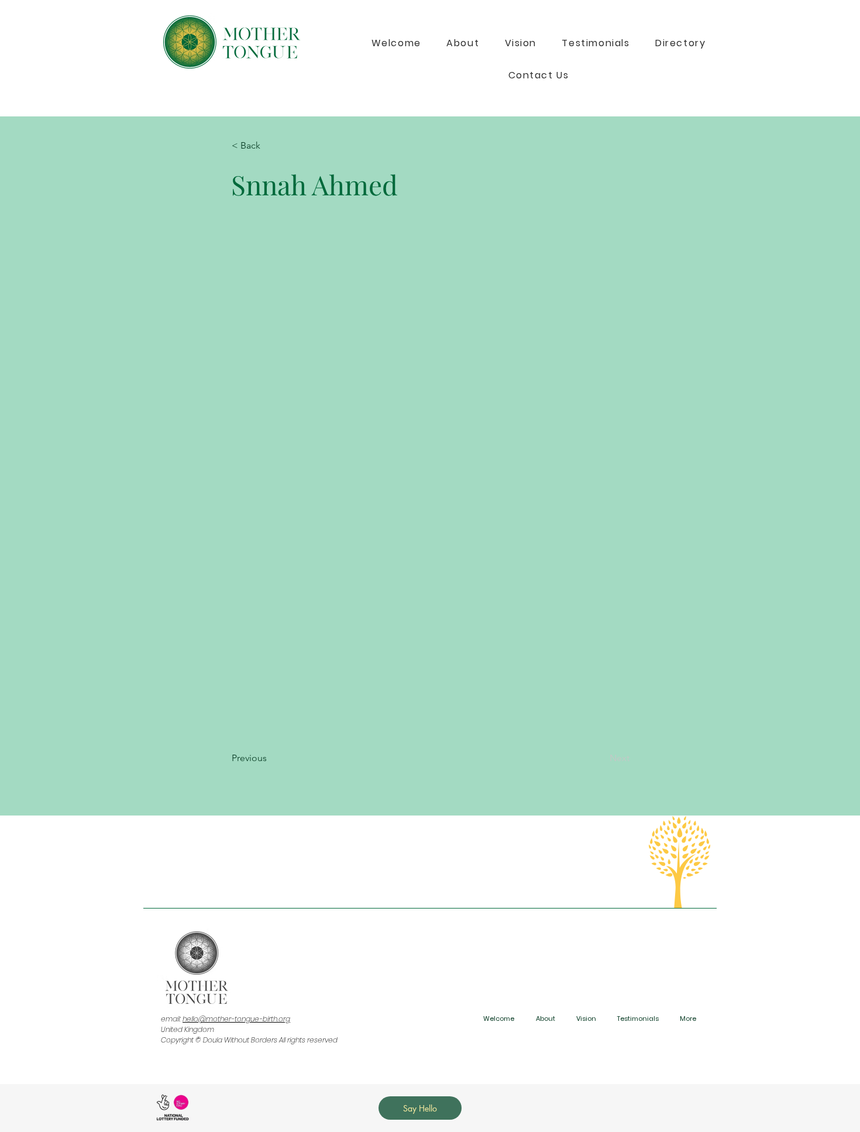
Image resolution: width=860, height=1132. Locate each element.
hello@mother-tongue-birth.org (236, 1019)
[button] (270, 145)
